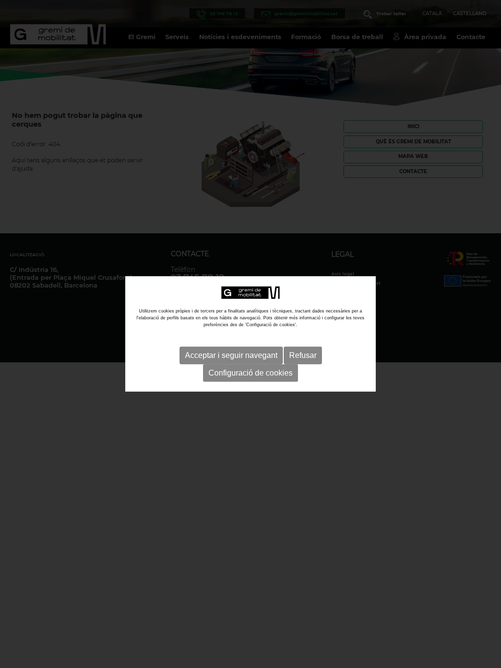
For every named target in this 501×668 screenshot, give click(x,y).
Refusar (303, 355)
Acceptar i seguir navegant (231, 355)
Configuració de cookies (250, 373)
